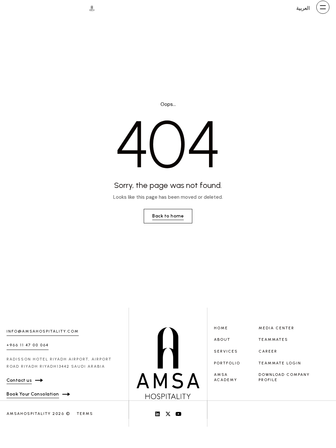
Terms (85, 413)
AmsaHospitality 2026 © (38, 413)
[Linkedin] (157, 414)
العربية (303, 8)
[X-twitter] (168, 414)
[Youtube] (178, 414)
